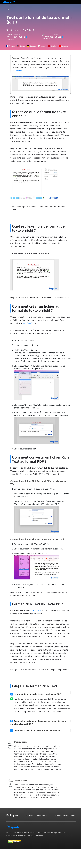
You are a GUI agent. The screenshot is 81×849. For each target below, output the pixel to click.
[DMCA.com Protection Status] (14, 840)
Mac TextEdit (28, 323)
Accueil (9, 9)
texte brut (37, 610)
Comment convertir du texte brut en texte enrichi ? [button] (37, 730)
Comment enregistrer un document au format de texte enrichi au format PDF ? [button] (38, 722)
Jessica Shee (54, 37)
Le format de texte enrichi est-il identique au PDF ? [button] (36, 694)
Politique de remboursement (65, 815)
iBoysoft (18, 71)
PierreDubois (19, 37)
